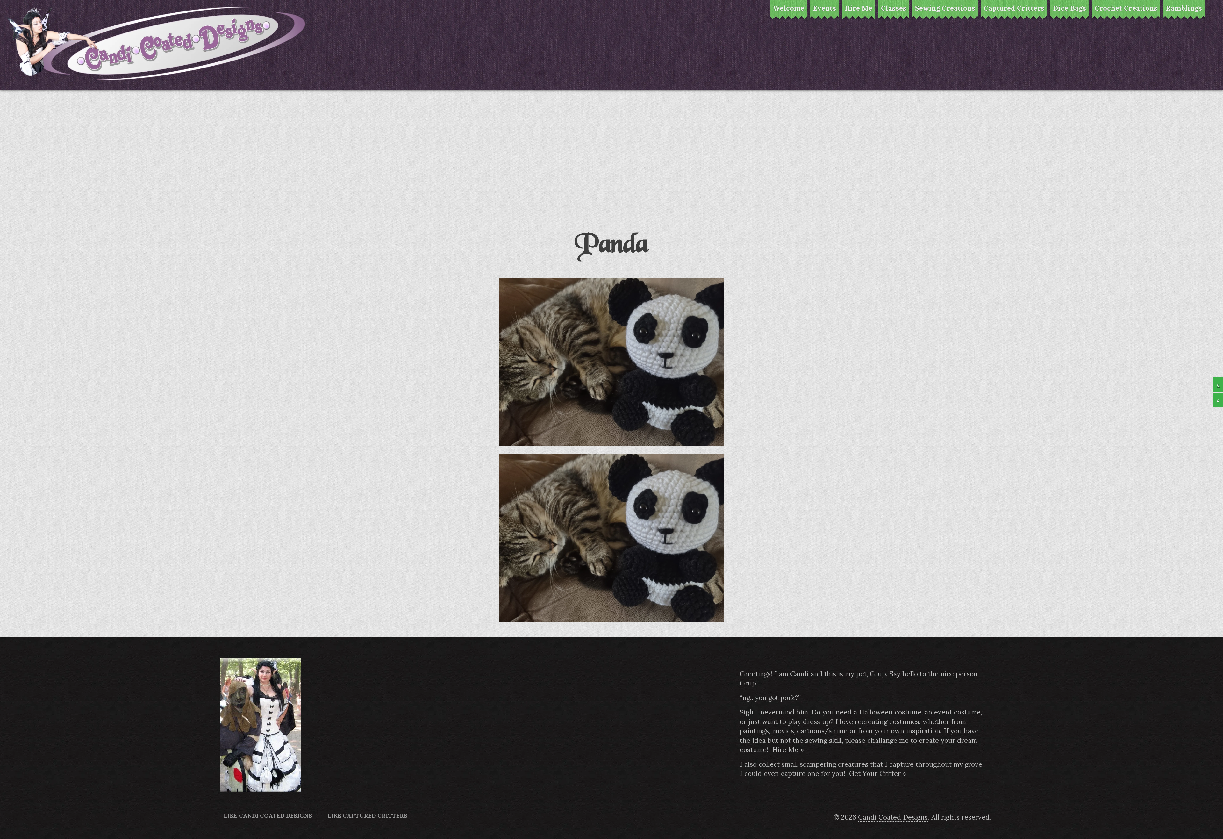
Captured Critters (1014, 8)
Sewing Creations (945, 8)
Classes (893, 8)
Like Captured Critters (367, 815)
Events (824, 8)
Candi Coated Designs (893, 817)
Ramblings (1184, 8)
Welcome (788, 8)
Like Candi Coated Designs (268, 815)
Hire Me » (788, 749)
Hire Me (858, 8)
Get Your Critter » (877, 773)
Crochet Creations (1126, 8)
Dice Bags (1069, 8)
